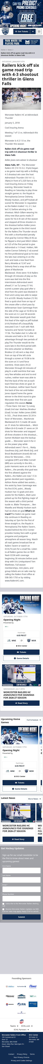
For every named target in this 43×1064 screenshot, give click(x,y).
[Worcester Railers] (5, 31)
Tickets (23, 652)
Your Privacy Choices (21, 1057)
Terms (32, 1054)
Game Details (23, 658)
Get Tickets (23, 31)
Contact (11, 1054)
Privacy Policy (22, 1054)
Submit (21, 917)
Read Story (23, 703)
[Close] (38, 4)
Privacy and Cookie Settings (21, 1060)
